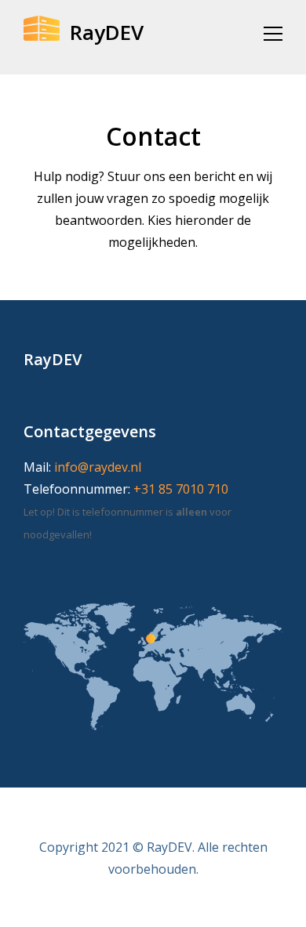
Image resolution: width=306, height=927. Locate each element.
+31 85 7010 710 (180, 489)
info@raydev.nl (97, 467)
